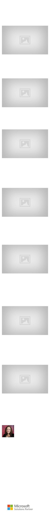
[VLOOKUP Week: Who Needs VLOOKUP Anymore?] (25, 40)
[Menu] (4, 9)
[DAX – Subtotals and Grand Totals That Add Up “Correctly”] (25, 379)
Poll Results (10, 109)
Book (24, 518)
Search (5, 23)
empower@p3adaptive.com (14, 495)
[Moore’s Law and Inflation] (25, 202)
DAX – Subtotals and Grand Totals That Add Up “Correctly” (22, 400)
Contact (19, 522)
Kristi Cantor (17, 75)
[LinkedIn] (3, 444)
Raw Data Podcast (25, 516)
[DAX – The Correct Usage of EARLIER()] (25, 259)
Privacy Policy (33, 522)
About (15, 520)
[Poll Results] (25, 92)
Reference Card (11, 518)
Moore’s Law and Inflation (21, 219)
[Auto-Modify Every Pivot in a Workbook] (25, 320)
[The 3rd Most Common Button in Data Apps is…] (25, 143)
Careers (25, 520)
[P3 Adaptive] (19, 1)
